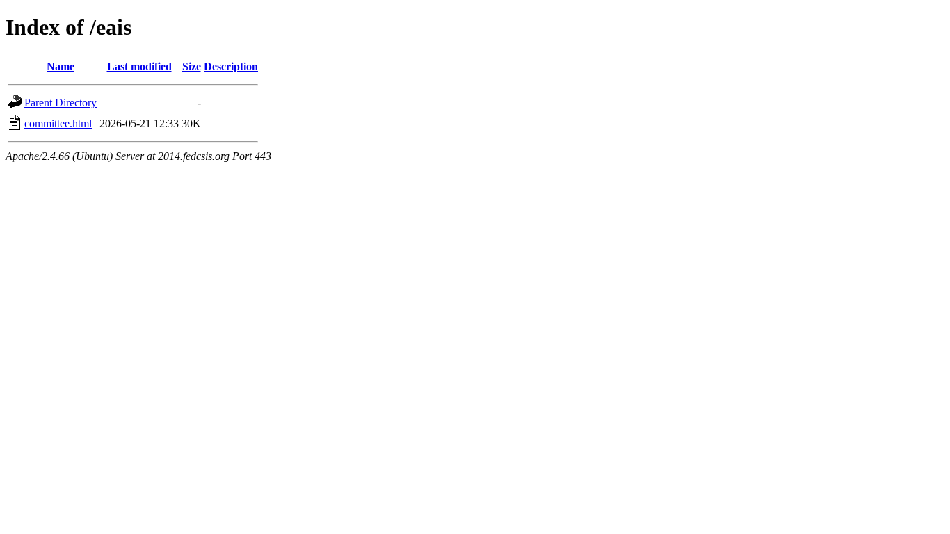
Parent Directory (60, 102)
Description (231, 66)
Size (191, 66)
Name (60, 66)
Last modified (139, 66)
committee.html (58, 123)
